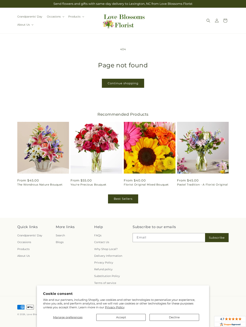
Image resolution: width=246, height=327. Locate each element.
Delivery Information (108, 256)
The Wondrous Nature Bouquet (39, 184)
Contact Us (101, 242)
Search (60, 235)
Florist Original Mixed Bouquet (146, 184)
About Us (23, 256)
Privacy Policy (115, 307)
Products (23, 249)
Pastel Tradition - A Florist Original (202, 184)
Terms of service (105, 283)
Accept (121, 317)
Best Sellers (123, 199)
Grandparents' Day (29, 235)
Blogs (60, 242)
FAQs (97, 235)
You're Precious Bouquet (88, 184)
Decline (174, 317)
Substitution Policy (107, 276)
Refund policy (103, 269)
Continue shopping (123, 83)
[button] (55, 17)
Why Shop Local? (106, 249)
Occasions (24, 242)
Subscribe (217, 237)
